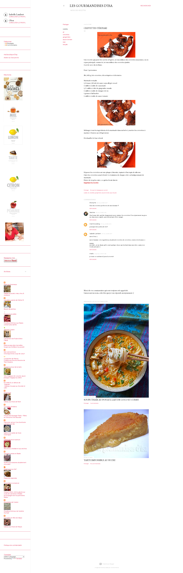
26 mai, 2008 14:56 (101, 212)
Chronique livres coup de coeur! (14, 354)
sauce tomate (67, 39)
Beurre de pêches (10, 309)
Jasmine (92, 212)
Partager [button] (66, 24)
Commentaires (12, 45)
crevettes (66, 34)
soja (64, 42)
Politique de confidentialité (13, 545)
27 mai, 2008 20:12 (106, 224)
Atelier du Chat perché (11, 58)
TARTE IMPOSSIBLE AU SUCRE (99, 460)
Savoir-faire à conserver (11, 483)
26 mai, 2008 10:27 (102, 202)
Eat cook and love (10, 352)
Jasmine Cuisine (9, 330)
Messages (10, 43)
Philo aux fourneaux (10, 284)
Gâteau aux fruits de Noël (12, 402)
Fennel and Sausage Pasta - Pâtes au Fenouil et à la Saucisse (15, 416)
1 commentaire (94, 403)
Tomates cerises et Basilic (12, 453)
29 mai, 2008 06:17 (107, 233)
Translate (19, 558)
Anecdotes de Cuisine (11, 502)
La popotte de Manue (11, 359)
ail (63, 32)
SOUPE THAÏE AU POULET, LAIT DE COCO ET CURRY (111, 399)
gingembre (66, 37)
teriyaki (65, 44)
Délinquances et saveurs (12, 440)
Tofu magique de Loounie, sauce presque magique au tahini (15, 377)
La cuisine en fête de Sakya (13, 518)
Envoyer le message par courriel (99, 190)
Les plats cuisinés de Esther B (14, 300)
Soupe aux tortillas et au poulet (14, 347)
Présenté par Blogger (108, 564)
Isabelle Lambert (95, 233)
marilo (91, 253)
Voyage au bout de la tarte (13, 367)
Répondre (92, 208)
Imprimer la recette (91, 183)
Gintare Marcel (115, 567)
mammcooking (94, 224)
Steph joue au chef (10, 469)
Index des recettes (78, 10)
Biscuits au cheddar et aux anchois (15, 448)
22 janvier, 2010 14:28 (100, 253)
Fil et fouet (7, 393)
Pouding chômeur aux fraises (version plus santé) (13, 324)
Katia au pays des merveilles (13, 345)
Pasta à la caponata (10, 478)
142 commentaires (95, 463)
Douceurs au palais (10, 314)
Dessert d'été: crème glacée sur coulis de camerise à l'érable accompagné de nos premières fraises (14, 494)
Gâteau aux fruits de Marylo (13, 527)
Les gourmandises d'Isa (91, 5)
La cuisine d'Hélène (10, 407)
